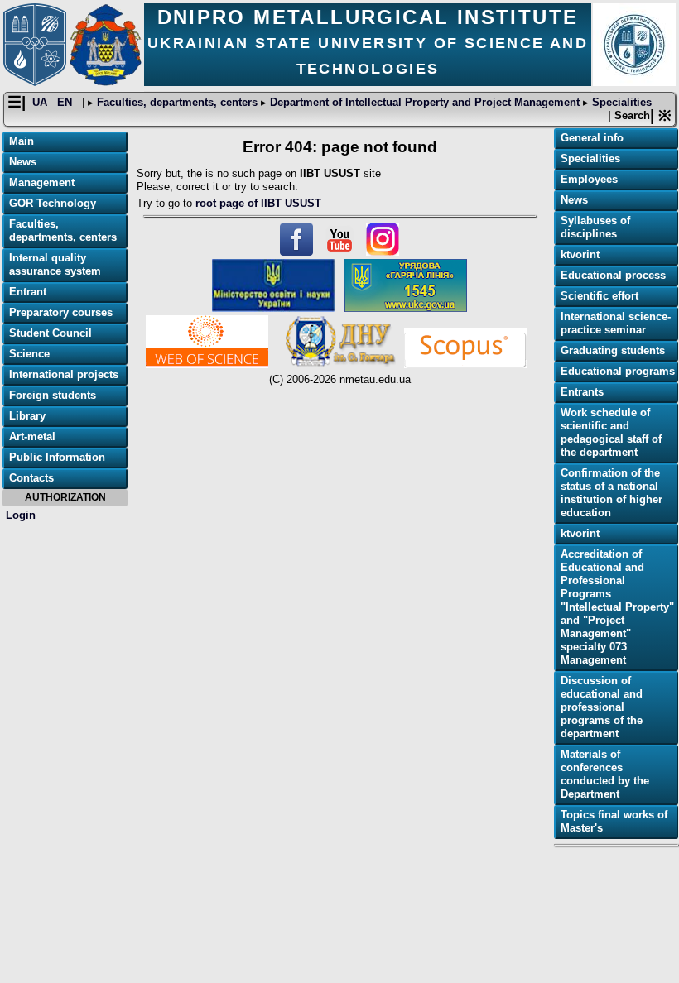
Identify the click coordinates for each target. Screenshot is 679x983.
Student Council (50, 333)
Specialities (620, 102)
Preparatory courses (61, 312)
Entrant (27, 291)
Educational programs (618, 371)
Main (21, 141)
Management (42, 182)
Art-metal (32, 436)
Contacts (31, 478)
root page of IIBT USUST (258, 203)
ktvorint (580, 254)
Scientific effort (599, 296)
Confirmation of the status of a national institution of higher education (611, 493)
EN (66, 102)
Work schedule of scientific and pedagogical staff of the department (611, 432)
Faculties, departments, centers (177, 102)
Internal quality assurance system (55, 264)
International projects (63, 374)
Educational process (613, 275)
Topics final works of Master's (614, 821)
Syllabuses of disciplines (595, 227)
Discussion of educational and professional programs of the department (602, 707)
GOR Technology (52, 203)
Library (27, 416)
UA (41, 102)
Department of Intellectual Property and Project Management (425, 102)
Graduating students (613, 350)
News (22, 162)
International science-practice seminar (616, 323)
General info (592, 138)
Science (29, 354)
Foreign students (52, 395)
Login (21, 515)
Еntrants (582, 392)
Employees (589, 179)
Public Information (57, 457)
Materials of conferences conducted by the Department (605, 774)
